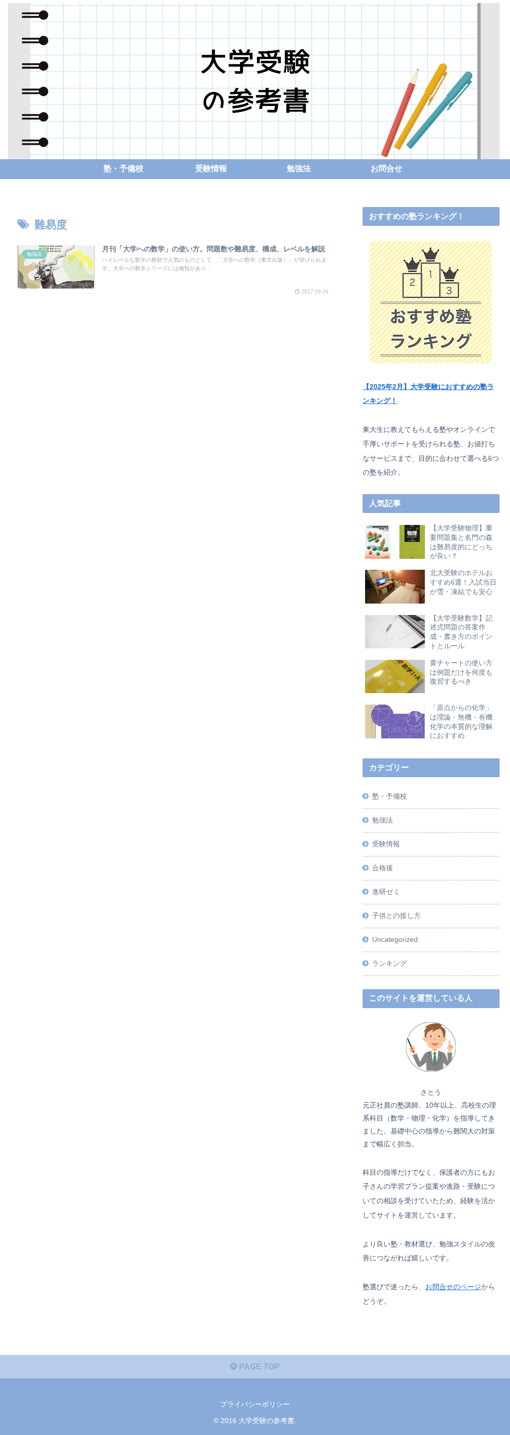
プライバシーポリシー (255, 1404)
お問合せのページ (453, 1287)
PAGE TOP (258, 1366)
